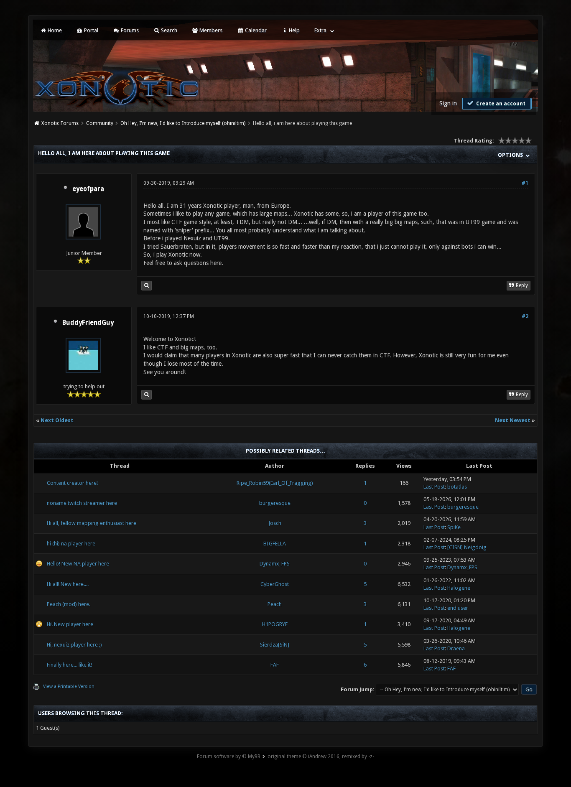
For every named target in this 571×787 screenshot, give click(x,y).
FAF (274, 665)
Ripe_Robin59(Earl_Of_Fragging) (275, 483)
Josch (274, 523)
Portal (90, 30)
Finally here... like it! (69, 665)
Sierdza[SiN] (274, 645)
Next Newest (512, 420)
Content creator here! (72, 483)
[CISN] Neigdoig (467, 547)
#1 (525, 183)
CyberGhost (274, 584)
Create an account (500, 104)
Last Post (434, 487)
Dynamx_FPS (275, 563)
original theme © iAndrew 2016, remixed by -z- (321, 756)
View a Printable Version (68, 686)
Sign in (448, 103)
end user (457, 608)
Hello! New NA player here (78, 563)
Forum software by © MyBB (228, 756)
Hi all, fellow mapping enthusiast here (91, 523)
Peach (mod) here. (68, 604)
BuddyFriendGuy (88, 322)
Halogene (458, 588)
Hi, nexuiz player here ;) (74, 645)
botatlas (457, 487)
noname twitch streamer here (82, 503)
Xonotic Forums (60, 123)
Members (210, 30)
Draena (456, 648)
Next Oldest (57, 420)
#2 (525, 316)
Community (99, 123)
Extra (320, 30)
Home (54, 30)
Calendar (255, 30)
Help (294, 30)
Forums (129, 30)
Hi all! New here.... (68, 584)
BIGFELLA (274, 543)
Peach (275, 604)
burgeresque (275, 503)
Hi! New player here (70, 624)
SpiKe (454, 527)
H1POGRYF (275, 624)
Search (168, 30)
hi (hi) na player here (71, 543)
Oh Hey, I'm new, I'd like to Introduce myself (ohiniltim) (182, 123)
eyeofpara (88, 189)
